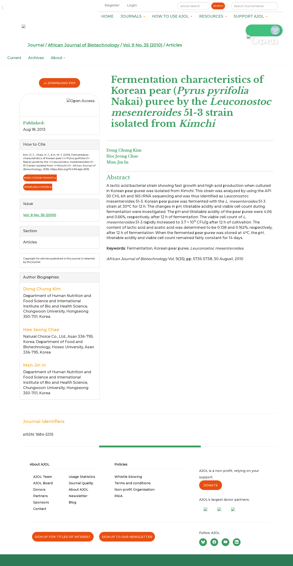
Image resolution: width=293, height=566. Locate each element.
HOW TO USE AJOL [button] (171, 16)
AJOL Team (42, 477)
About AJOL (78, 489)
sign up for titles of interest (63, 537)
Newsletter (78, 496)
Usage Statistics (82, 477)
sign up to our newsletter (127, 537)
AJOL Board (43, 483)
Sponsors (41, 502)
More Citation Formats (39, 177)
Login (132, 5)
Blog (72, 502)
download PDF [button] (61, 83)
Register (112, 5)
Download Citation (37, 186)
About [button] (57, 58)
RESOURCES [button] (212, 16)
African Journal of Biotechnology (83, 45)
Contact (39, 509)
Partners (40, 496)
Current (14, 58)
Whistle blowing (128, 477)
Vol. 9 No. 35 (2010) (142, 45)
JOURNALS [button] (131, 16)
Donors (39, 489)
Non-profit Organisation (134, 489)
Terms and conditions (132, 483)
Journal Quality (81, 483)
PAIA (118, 496)
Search (218, 5)
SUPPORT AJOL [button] (250, 16)
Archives (36, 58)
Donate (210, 485)
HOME (107, 16)
